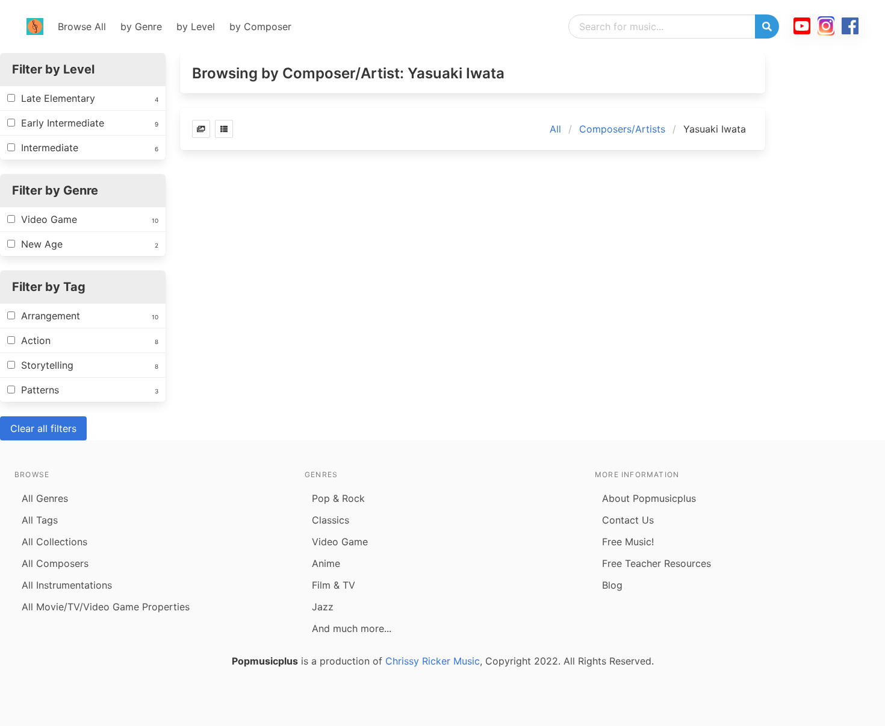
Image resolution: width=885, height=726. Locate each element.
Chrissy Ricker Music (432, 661)
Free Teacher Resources (656, 563)
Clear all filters (43, 428)
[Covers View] (201, 129)
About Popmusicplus (649, 498)
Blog (612, 585)
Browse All (82, 26)
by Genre (141, 26)
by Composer (260, 26)
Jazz (323, 607)
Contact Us (628, 520)
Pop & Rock (338, 498)
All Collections (54, 542)
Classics (330, 520)
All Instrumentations (67, 585)
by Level (195, 26)
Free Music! (628, 542)
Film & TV (333, 585)
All (555, 129)
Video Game (340, 542)
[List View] (224, 129)
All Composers (55, 563)
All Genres (45, 498)
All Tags (40, 520)
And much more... (351, 628)
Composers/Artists (622, 129)
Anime (326, 563)
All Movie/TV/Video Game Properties (106, 607)
